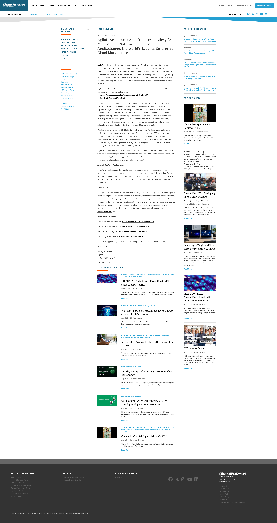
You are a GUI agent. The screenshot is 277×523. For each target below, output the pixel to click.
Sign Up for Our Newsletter (21, 491)
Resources (66, 55)
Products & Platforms (73, 49)
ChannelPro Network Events (73, 477)
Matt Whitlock (198, 253)
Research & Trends (67, 98)
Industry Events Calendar (72, 480)
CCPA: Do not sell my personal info (232, 502)
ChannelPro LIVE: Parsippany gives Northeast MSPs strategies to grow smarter (199, 197)
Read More (125, 298)
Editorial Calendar (17, 483)
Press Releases (68, 42)
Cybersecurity (47, 5)
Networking (65, 93)
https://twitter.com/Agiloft (131, 236)
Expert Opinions (69, 52)
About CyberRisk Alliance (20, 480)
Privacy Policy (224, 494)
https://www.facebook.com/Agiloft (133, 231)
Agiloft (100, 65)
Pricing (55, 14)
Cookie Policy (224, 497)
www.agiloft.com (104, 211)
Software (64, 103)
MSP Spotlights (69, 45)
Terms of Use (224, 491)
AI (26, 14)
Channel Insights (88, 5)
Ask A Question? (16, 496)
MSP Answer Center (68, 90)
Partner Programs (67, 95)
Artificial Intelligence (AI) (70, 74)
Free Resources (242, 6)
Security (63, 101)
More (62, 14)
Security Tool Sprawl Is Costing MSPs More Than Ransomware (199, 52)
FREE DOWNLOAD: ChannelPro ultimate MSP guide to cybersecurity (197, 297)
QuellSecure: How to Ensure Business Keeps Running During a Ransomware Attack (200, 64)
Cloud (63, 79)
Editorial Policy (224, 499)
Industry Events (66, 85)
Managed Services (67, 87)
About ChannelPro (17, 477)
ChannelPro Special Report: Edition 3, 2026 (144, 436)
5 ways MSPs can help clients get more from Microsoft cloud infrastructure (200, 89)
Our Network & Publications (21, 485)
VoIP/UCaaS (65, 109)
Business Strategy (67, 5)
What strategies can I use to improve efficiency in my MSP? (199, 77)
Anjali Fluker (137, 349)
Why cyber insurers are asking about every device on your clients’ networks (200, 40)
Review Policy (224, 488)
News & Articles (69, 39)
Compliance (34, 14)
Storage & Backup (67, 106)
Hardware (64, 82)
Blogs (64, 58)
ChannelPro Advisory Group (20, 488)
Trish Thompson (138, 408)
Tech (34, 5)
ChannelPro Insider (264, 6)
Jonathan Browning (202, 204)
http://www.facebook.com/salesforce (138, 221)
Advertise (230, 6)
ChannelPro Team (137, 288)
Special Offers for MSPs (19, 493)
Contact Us (223, 486)
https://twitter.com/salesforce (135, 226)
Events (222, 6)
